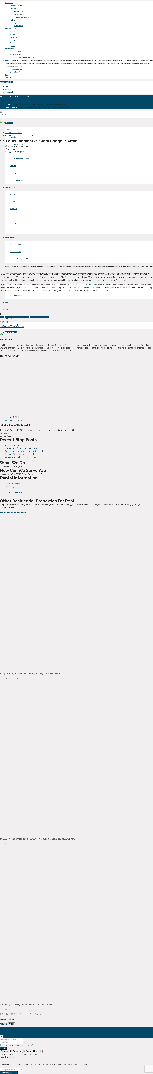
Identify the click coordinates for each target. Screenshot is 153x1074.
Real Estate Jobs (16, 72)
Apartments (18, 23)
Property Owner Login (14, 492)
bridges (18, 317)
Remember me (9, 1045)
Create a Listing (6, 82)
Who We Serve (10, 29)
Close (11, 1024)
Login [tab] (7, 1029)
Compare (4, 1024)
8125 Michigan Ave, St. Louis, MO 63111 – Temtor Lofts (33, 673)
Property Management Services (22, 57)
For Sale (13, 8)
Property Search (16, 6)
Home (7, 130)
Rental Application (12, 484)
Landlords (13, 40)
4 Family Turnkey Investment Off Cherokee (26, 1004)
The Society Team (16, 69)
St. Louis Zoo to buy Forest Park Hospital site (24, 454)
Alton (2, 317)
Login (7, 86)
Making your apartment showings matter (22, 457)
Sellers (12, 34)
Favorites (9, 92)
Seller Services (15, 54)
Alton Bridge (10, 317)
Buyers (12, 31)
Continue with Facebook (11, 1051)
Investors (13, 37)
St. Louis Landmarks (13, 133)
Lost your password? (24, 1045)
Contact (8, 78)
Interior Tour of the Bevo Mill (15, 425)
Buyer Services (15, 51)
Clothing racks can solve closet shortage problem (25, 451)
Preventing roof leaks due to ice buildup (21, 448)
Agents (12, 46)
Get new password (9, 1072)
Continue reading (7, 433)
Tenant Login (10, 104)
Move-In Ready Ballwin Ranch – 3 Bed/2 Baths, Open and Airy (37, 838)
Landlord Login (11, 107)
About (7, 60)
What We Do (9, 49)
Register (8, 89)
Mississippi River (42, 317)
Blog (6, 75)
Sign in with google (33, 1051)
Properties (9, 3)
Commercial (18, 26)
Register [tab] (8, 1031)
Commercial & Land (21, 17)
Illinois (32, 317)
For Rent (13, 20)
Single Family (19, 14)
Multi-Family (19, 11)
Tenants (13, 43)
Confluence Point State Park (85, 285)
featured (25, 317)
